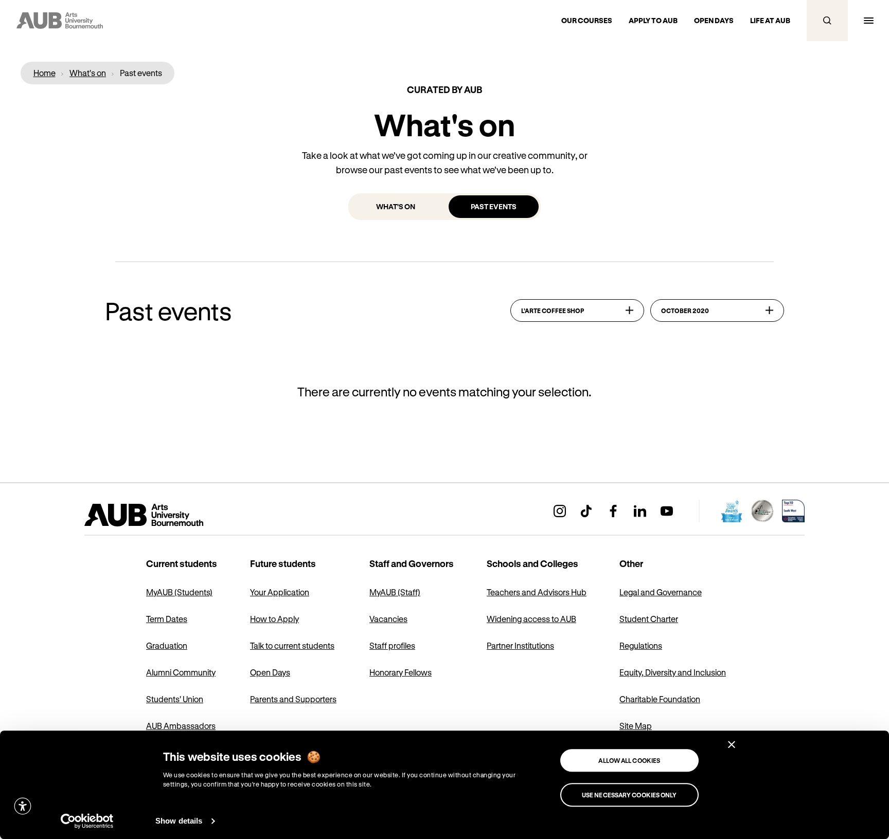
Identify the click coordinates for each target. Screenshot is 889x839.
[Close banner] (731, 744)
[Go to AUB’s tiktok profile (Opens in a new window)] (586, 511)
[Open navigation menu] (868, 20)
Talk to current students (292, 645)
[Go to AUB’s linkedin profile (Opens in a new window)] (640, 511)
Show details (178, 820)
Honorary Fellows (400, 672)
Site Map (635, 726)
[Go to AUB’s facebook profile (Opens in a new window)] (613, 511)
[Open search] (827, 20)
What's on (395, 206)
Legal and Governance (660, 592)
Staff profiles (392, 645)
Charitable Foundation (659, 699)
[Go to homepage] (166, 515)
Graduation (166, 645)
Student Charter (648, 619)
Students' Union (174, 699)
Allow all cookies (629, 760)
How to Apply (274, 619)
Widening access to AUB (531, 619)
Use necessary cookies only (629, 794)
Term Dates (166, 619)
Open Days (270, 672)
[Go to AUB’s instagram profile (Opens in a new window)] (559, 511)
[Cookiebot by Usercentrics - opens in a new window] (87, 821)
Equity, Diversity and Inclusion (672, 672)
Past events (494, 206)
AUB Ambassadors (181, 726)
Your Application (279, 592)
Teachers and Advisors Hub (536, 592)
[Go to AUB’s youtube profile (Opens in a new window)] (666, 511)
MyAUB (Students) (179, 592)
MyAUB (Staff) (394, 592)
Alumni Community (181, 672)
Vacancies (388, 619)
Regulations (640, 645)
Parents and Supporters (293, 699)
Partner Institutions (520, 645)
